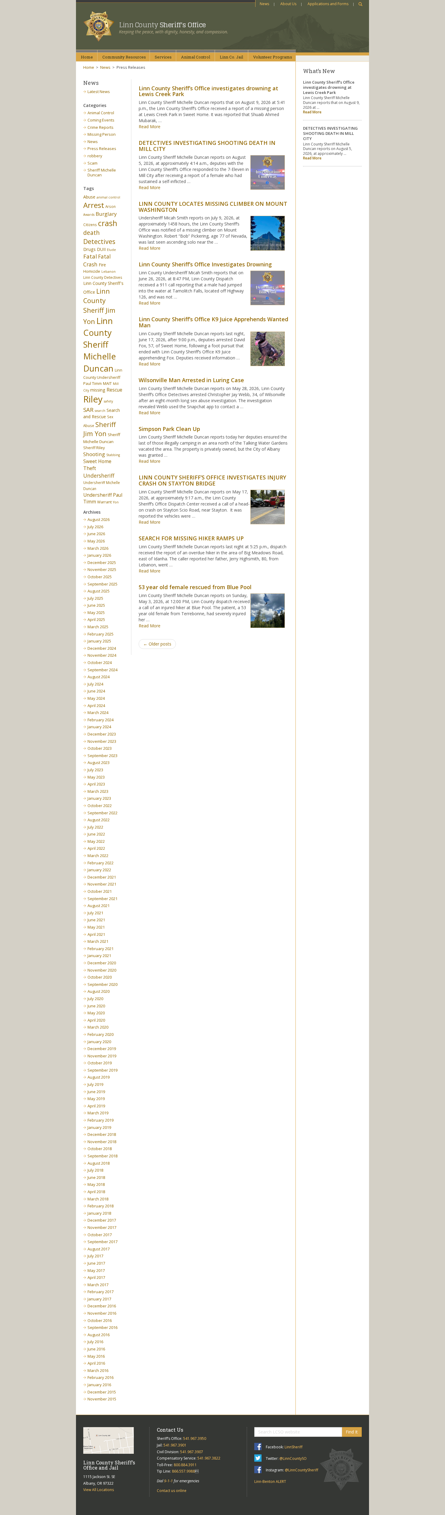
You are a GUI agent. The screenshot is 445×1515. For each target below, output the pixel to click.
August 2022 (98, 820)
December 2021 (101, 877)
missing (97, 390)
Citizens (90, 224)
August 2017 (98, 1249)
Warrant (104, 502)
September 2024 (102, 669)
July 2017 (95, 1256)
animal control (108, 197)
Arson (110, 206)
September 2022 (102, 813)
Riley (93, 399)
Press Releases (101, 148)
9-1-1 (168, 1480)
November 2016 (101, 1313)
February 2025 (100, 634)
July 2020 (95, 998)
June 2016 (96, 1349)
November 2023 (101, 741)
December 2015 (101, 1392)
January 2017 (99, 1299)
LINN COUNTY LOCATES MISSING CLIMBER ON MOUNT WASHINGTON (213, 206)
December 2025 (101, 562)
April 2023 (96, 784)
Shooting (94, 454)
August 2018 (98, 1163)
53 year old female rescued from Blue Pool (195, 587)
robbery (94, 156)
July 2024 (95, 684)
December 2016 (101, 1306)
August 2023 (98, 762)
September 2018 (102, 1156)
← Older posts (157, 644)
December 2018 (101, 1134)
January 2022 (99, 870)
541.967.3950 (194, 1438)
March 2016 (97, 1370)
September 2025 (102, 584)
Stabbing (113, 455)
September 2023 (102, 755)
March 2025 (97, 626)
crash (107, 223)
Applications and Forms (328, 3)
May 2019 (96, 1098)
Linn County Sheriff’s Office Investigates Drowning (205, 264)
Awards (88, 214)
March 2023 (97, 791)
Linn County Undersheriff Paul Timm (102, 377)
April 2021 (96, 934)
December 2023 (101, 734)
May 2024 (96, 698)
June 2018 (96, 1177)
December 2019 (101, 1048)
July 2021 (95, 913)
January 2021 (99, 955)
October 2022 (99, 805)
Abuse (89, 197)
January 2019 (99, 1127)
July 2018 (95, 1170)
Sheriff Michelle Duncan (101, 172)
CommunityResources (124, 57)
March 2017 (97, 1284)
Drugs (89, 249)
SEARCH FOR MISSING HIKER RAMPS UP (191, 538)
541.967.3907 (191, 1451)
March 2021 (97, 941)
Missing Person (101, 134)
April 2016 (96, 1363)
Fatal (90, 256)
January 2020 (99, 1041)
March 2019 (97, 1113)
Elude (111, 250)
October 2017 (99, 1234)
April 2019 (96, 1106)
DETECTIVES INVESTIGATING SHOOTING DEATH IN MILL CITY (207, 145)
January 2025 (99, 641)
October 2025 (99, 576)
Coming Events (100, 120)
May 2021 (96, 927)
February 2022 (100, 863)
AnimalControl (195, 57)
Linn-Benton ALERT (270, 1481)
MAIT (107, 383)
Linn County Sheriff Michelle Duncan (99, 344)
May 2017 (96, 1270)
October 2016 (99, 1320)
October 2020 (99, 977)
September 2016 (102, 1327)
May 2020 (96, 1013)
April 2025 (96, 619)
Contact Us (170, 1430)
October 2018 (99, 1148)
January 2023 (99, 798)
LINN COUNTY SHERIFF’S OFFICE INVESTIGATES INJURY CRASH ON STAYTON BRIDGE (212, 480)
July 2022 (95, 827)
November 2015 (101, 1399)
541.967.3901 (174, 1445)
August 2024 (98, 676)
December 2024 (101, 648)
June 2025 (96, 605)
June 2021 (96, 920)
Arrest (93, 205)
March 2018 (97, 1199)
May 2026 (96, 541)
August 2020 (98, 991)
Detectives (99, 241)
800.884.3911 (185, 1464)
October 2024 (99, 662)
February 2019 (100, 1120)
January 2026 (99, 555)
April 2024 (96, 705)
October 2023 (99, 748)
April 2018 (96, 1191)
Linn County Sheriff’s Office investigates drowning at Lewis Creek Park (208, 91)
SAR (88, 409)
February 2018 (100, 1206)
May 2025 (96, 612)
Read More (149, 126)
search (100, 411)
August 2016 (98, 1334)
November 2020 (101, 970)
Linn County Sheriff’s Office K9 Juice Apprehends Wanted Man (213, 322)
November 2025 (101, 569)
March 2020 (97, 1027)
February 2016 (100, 1377)
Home (87, 57)
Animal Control (100, 112)
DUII (101, 249)
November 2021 (101, 884)
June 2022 (96, 834)
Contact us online (171, 1490)
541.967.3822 (208, 1458)
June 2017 (96, 1263)
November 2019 (101, 1056)
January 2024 (99, 726)
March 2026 (97, 548)
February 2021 (100, 948)
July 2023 (95, 770)
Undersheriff (98, 475)
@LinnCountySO (293, 1458)
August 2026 (98, 519)
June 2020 (96, 1006)
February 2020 (100, 1034)
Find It (352, 1432)
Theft (89, 468)
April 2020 (96, 1020)
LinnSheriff (293, 1447)
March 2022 (97, 855)
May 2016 (96, 1356)
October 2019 (99, 1063)
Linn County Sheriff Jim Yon (99, 306)
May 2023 (96, 777)
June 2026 (96, 533)
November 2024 (101, 655)
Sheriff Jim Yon (99, 429)
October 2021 (99, 891)
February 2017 (100, 1291)
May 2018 (96, 1184)
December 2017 (101, 1220)
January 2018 (99, 1213)
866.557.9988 (183, 1471)
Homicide (91, 271)
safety (108, 401)
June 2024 (96, 691)
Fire (102, 265)
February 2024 (100, 719)
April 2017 (96, 1277)
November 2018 (101, 1141)
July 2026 (95, 526)
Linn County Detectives (102, 277)
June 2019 (96, 1091)
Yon (116, 502)
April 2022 (96, 848)
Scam (92, 163)
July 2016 (95, 1341)
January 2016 (99, 1384)
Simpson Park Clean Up (169, 428)
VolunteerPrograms (272, 57)
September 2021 (102, 898)
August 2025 (98, 591)
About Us (288, 3)
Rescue (114, 389)
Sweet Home (97, 461)
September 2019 (102, 1070)
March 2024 (97, 712)
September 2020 (102, 984)
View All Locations (98, 1489)
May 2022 (96, 841)
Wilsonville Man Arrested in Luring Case (191, 380)
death (91, 233)
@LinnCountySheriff (301, 1470)
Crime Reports (100, 127)
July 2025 (95, 598)
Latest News (98, 91)
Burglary (106, 213)
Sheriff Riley (94, 447)
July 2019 (95, 1084)
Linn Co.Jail (231, 57)
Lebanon (108, 271)
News (264, 3)
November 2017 (101, 1227)
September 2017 (102, 1241)
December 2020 (101, 963)
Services (163, 57)
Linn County (162, 25)
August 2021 (98, 905)
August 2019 (98, 1077)
